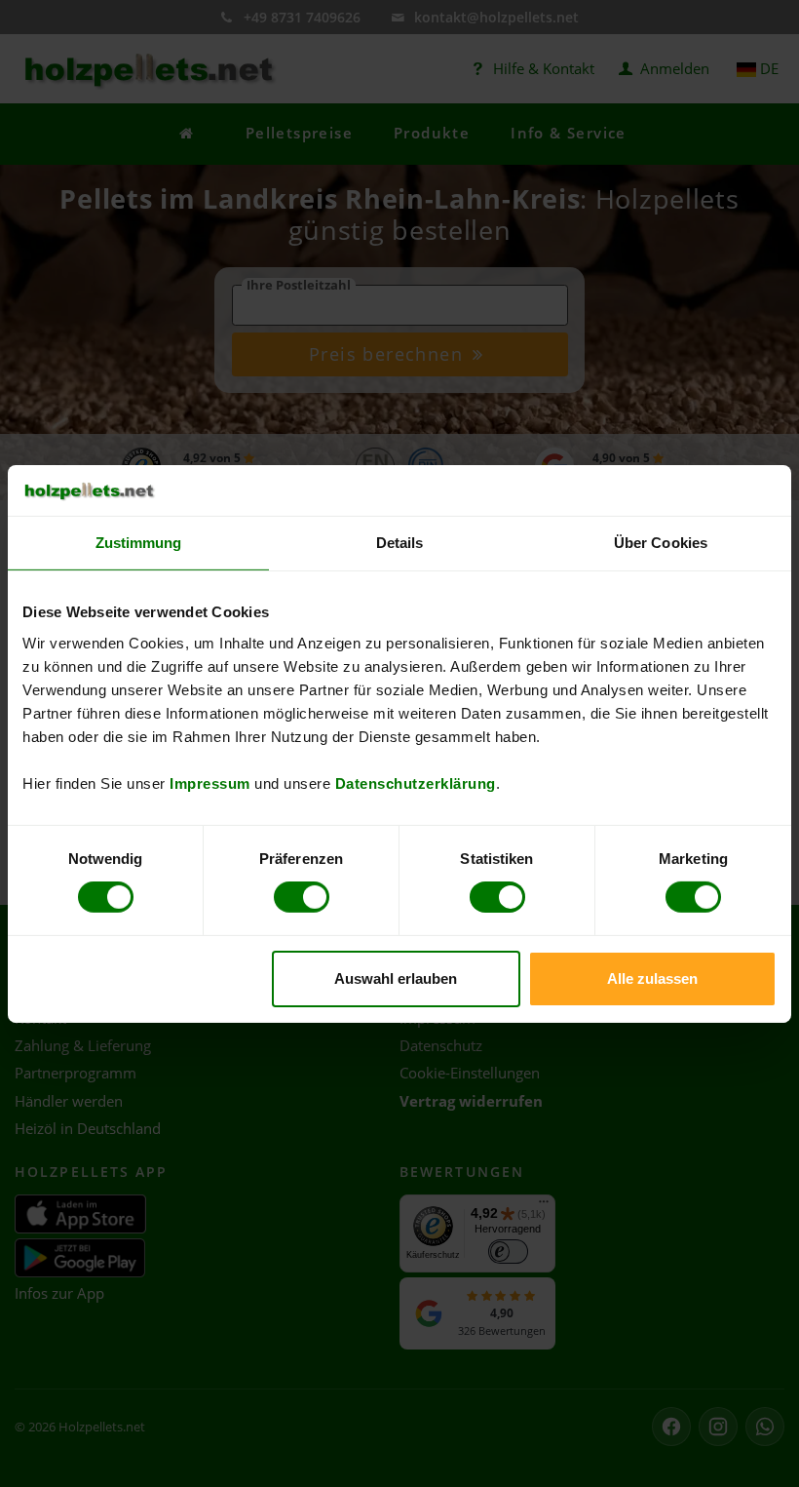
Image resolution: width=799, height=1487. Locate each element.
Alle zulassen (652, 978)
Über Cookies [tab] (660, 542)
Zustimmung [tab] (138, 542)
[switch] (301, 897)
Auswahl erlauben (395, 978)
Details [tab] (400, 542)
